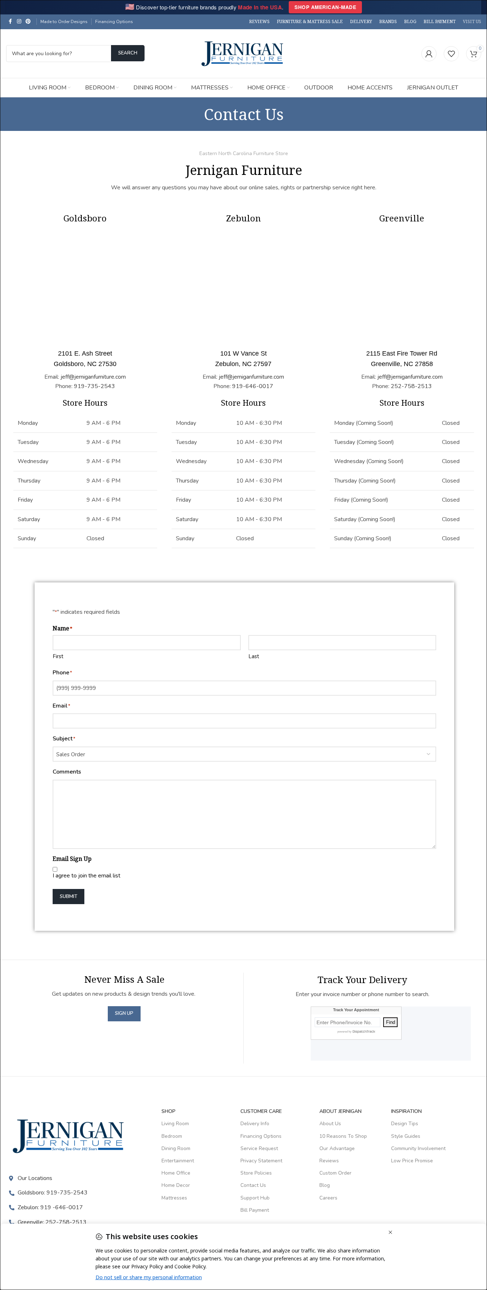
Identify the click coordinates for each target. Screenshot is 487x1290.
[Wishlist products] (451, 54)
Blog (324, 1185)
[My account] (429, 54)
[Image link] (70, 1136)
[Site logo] (244, 53)
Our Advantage (337, 1148)
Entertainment (177, 1160)
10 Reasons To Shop (343, 1136)
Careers (328, 1197)
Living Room (175, 1123)
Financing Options (114, 22)
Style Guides (405, 1136)
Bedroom (171, 1136)
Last (253, 656)
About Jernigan (340, 1111)
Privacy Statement (261, 1160)
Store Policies (256, 1173)
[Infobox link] (85, 369)
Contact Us (253, 1185)
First (58, 656)
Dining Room (175, 1148)
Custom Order (335, 1173)
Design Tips (404, 1123)
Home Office (175, 1173)
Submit (68, 896)
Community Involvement (418, 1148)
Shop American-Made (325, 7)
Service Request (259, 1148)
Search (127, 53)
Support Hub (255, 1197)
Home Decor (175, 1185)
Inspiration (406, 1111)
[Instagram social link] (19, 22)
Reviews (329, 1160)
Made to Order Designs (64, 22)
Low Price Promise (412, 1160)
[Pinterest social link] (28, 22)
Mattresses (174, 1197)
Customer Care (261, 1111)
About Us (330, 1123)
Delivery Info (254, 1123)
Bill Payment (254, 1210)
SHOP (168, 1111)
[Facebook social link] (10, 22)
